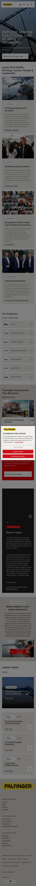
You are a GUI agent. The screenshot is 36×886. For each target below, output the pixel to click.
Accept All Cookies (18, 451)
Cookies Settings (18, 447)
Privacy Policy (19, 442)
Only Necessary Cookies (18, 456)
